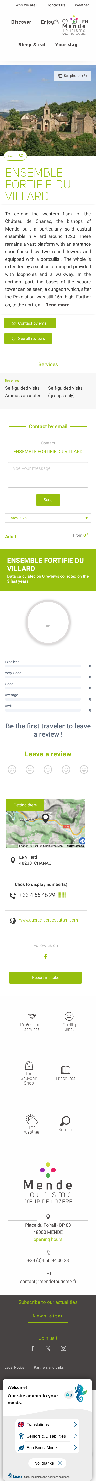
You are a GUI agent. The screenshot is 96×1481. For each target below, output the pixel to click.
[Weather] (56, 21)
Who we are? (26, 5)
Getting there (25, 805)
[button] (21, 24)
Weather (82, 5)
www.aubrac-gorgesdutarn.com (48, 920)
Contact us (56, 5)
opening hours (48, 1239)
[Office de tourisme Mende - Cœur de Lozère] (74, 25)
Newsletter (48, 1316)
